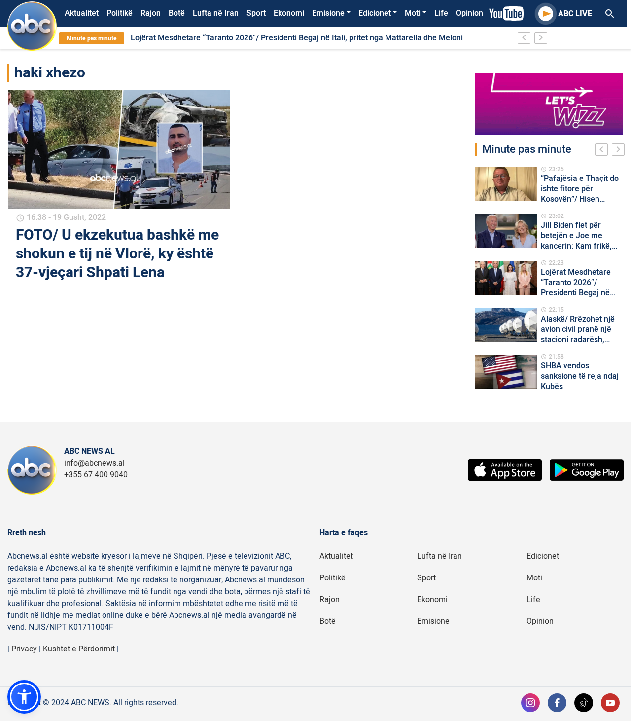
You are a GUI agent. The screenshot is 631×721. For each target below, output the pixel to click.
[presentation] (603, 151)
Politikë (119, 13)
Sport (256, 13)
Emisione (328, 13)
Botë (177, 13)
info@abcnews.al (94, 463)
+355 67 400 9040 (96, 475)
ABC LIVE (575, 14)
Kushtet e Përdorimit (79, 649)
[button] (24, 697)
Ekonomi (289, 13)
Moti (413, 13)
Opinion (469, 13)
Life (441, 13)
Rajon (150, 13)
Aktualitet (82, 13)
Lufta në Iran (216, 13)
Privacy (24, 649)
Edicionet (374, 13)
